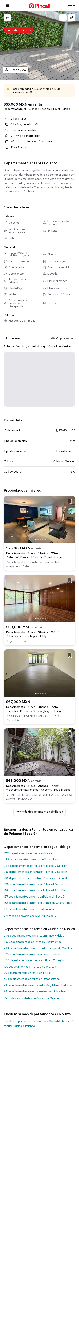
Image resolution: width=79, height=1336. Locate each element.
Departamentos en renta (30, 1021)
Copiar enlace (65, 338)
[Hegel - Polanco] (39, 598)
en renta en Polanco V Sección (35, 866)
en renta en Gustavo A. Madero (35, 991)
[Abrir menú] (7, 5)
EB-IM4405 (66, 430)
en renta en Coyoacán (30, 966)
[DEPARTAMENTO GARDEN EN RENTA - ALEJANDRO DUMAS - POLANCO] (39, 752)
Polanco (30, 1026)
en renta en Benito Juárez (32, 954)
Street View (18, 70)
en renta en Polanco (29, 853)
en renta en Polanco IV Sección (35, 872)
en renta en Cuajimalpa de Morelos (38, 948)
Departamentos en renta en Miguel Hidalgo (37, 847)
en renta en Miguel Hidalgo (34, 935)
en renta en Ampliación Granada (36, 878)
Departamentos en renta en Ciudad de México (39, 929)
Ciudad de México (60, 1021)
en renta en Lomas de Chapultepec (38, 903)
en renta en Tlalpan (27, 973)
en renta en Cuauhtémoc (33, 942)
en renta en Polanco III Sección (35, 896)
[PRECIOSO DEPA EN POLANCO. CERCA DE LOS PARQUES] (39, 673)
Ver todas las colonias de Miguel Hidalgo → (30, 916)
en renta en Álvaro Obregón (34, 960)
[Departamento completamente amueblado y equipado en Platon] (39, 519)
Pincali (8, 1021)
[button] (72, 44)
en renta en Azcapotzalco (32, 979)
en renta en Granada (29, 909)
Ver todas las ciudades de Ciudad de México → (33, 998)
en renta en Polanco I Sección (34, 884)
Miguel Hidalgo (13, 1026)
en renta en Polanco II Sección (34, 890)
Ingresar (69, 5)
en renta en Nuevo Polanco (33, 859)
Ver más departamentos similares (39, 812)
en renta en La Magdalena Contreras (38, 985)
